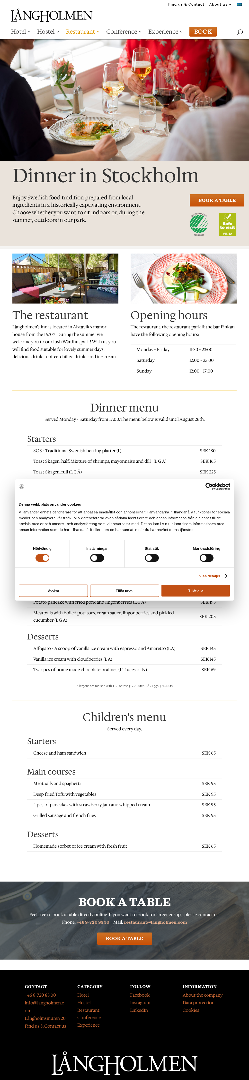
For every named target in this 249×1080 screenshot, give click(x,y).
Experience (163, 34)
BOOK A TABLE (217, 200)
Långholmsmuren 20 (45, 1018)
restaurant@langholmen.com (155, 922)
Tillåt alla (195, 591)
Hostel (46, 34)
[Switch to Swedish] (239, 6)
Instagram (140, 1003)
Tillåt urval (124, 591)
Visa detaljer (209, 576)
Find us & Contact (186, 4)
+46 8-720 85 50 (93, 922)
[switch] (97, 558)
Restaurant (80, 34)
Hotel (18, 34)
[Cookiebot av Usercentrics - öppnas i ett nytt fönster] (209, 486)
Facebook (140, 995)
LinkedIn (139, 1010)
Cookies (191, 1010)
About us (218, 4)
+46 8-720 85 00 (40, 995)
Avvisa (53, 591)
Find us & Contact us (45, 1026)
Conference (121, 34)
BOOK (203, 34)
